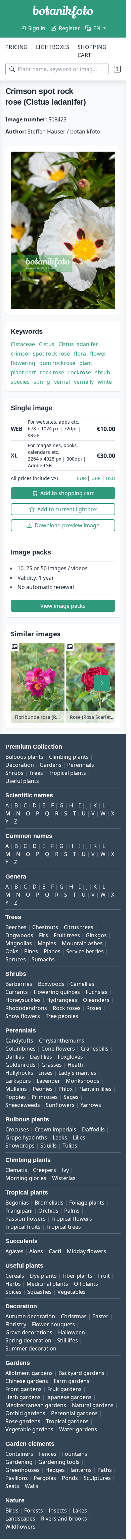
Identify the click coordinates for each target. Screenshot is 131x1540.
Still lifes (67, 1340)
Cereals (14, 1275)
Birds (11, 1510)
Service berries (85, 951)
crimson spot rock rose (40, 353)
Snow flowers (22, 1016)
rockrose (79, 372)
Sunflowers (60, 1105)
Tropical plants (67, 773)
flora (80, 353)
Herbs (13, 1283)
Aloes (36, 1251)
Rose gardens (22, 1421)
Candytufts (19, 1040)
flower (98, 353)
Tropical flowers (71, 1218)
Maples (47, 943)
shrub (102, 372)
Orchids (48, 1210)
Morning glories (25, 1178)
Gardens (50, 764)
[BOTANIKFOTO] (63, 12)
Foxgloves (70, 1056)
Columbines (20, 1048)
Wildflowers (20, 1526)
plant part (23, 372)
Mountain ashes (82, 943)
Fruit (104, 1275)
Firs (43, 935)
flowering (23, 363)
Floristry (15, 1324)
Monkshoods (82, 1080)
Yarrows (90, 1105)
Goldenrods (20, 1064)
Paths (104, 1470)
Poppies (15, 1097)
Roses (93, 1008)
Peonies (43, 1089)
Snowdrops (20, 1145)
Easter (100, 1316)
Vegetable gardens (29, 1429)
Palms (72, 1210)
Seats (12, 1486)
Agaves (14, 1251)
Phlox (65, 1089)
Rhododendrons (26, 1008)
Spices (13, 1291)
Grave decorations (28, 1332)
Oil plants (86, 1283)
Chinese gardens (26, 1381)
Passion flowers (25, 1218)
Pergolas (45, 1478)
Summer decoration (30, 1348)
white (105, 381)
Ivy (65, 1170)
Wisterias (64, 1178)
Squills (48, 1145)
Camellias (82, 984)
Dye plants (43, 1275)
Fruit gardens (64, 1389)
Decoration (19, 764)
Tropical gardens (67, 1421)
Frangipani (19, 1210)
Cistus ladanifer (78, 344)
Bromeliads (49, 1202)
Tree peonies (62, 1016)
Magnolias (18, 943)
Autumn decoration (30, 1316)
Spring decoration (28, 1340)
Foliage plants (86, 1202)
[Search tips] (117, 69)
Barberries (18, 984)
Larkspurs (18, 1080)
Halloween (71, 1332)
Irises (46, 1072)
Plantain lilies (95, 1089)
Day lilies (41, 1056)
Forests (33, 1510)
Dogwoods (19, 935)
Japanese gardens (69, 1397)
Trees (36, 773)
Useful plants (22, 781)
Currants (16, 992)
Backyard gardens (81, 1373)
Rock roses (67, 1008)
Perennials (80, 764)
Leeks (60, 1137)
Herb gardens (23, 1397)
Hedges (55, 1470)
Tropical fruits (23, 1226)
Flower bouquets (53, 1324)
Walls (31, 1486)
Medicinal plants (47, 1283)
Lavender (48, 1080)
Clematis (16, 1170)
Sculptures (97, 1478)
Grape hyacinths (26, 1137)
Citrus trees (78, 927)
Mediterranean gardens (35, 1405)
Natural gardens (93, 1405)
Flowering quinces (57, 992)
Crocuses (17, 1129)
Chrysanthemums (61, 1040)
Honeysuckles (23, 1000)
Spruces (15, 959)
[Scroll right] (102, 683)
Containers (19, 1453)
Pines (31, 951)
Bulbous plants (24, 756)
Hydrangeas (61, 1000)
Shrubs (14, 773)
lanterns (81, 1470)
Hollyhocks (19, 1072)
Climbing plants (69, 756)
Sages (71, 1097)
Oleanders (96, 1000)
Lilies (79, 1137)
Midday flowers (86, 1251)
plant (85, 363)
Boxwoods (51, 984)
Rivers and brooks (64, 1518)
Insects (58, 1510)
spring (42, 381)
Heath (75, 1064)
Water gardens (78, 1429)
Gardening (19, 1462)
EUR (81, 478)
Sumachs (43, 959)
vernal (62, 381)
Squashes (39, 1291)
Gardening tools (59, 1462)
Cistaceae (23, 344)
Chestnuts (45, 927)
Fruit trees (67, 935)
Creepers (44, 1170)
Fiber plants (77, 1275)
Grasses (51, 1064)
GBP (95, 478)
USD (110, 478)
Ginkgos (96, 935)
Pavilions (16, 1478)
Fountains (74, 1453)
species (20, 381)
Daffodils (93, 1129)
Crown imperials (55, 1129)
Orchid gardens (25, 1413)
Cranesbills (94, 1048)
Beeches (16, 927)
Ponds (70, 1478)
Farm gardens (71, 1381)
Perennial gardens (74, 1413)
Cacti (55, 1251)
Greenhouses (22, 1470)
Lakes (80, 1510)
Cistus (46, 344)
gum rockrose (57, 363)
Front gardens (23, 1389)
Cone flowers (58, 1048)
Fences (47, 1453)
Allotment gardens (29, 1373)
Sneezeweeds (22, 1105)
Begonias (17, 1202)
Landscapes (20, 1518)
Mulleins (16, 1089)
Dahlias (14, 1056)
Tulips (69, 1145)
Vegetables (71, 1291)
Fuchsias (96, 992)
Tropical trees (63, 1226)
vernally (84, 381)
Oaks (11, 951)
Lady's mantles (77, 1072)
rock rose (52, 372)
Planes (52, 951)
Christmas (74, 1316)
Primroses (45, 1097)
